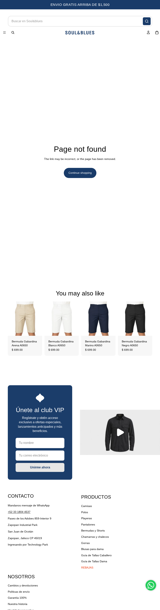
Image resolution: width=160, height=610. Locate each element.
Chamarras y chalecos (95, 536)
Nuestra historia (17, 604)
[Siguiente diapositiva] (38, 318)
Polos (84, 512)
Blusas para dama (92, 549)
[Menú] (4, 32)
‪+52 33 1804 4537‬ (19, 511)
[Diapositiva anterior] (12, 318)
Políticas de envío (19, 591)
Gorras (85, 543)
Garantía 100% (17, 597)
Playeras (86, 518)
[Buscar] (147, 21)
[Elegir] (36, 329)
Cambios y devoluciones (23, 585)
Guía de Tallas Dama (94, 561)
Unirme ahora (40, 467)
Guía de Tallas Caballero (96, 555)
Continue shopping (80, 172)
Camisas (86, 506)
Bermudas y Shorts (93, 530)
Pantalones (88, 524)
